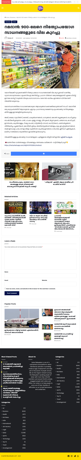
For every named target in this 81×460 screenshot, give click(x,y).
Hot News (6, 417)
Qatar (14, 22)
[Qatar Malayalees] (40, 8)
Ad (3, 408)
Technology (6, 439)
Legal (4, 430)
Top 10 (5, 442)
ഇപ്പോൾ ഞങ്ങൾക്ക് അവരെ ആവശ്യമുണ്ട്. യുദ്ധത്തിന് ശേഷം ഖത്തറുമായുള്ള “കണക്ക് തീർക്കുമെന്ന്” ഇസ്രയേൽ (64, 314)
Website (44, 280)
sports (5, 436)
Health (5, 414)
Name (6, 272)
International (7, 423)
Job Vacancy (6, 427)
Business (12, 17)
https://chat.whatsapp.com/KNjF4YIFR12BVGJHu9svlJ (23, 145)
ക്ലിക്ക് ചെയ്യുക (66, 137)
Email (6, 280)
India (4, 420)
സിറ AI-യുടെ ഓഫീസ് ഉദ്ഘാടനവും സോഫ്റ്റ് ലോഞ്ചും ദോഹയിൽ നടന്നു (38, 219)
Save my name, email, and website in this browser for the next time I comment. (30, 289)
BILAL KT (10, 38)
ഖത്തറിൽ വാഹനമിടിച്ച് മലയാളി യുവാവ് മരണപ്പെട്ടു (63, 336)
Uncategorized (7, 448)
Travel (4, 445)
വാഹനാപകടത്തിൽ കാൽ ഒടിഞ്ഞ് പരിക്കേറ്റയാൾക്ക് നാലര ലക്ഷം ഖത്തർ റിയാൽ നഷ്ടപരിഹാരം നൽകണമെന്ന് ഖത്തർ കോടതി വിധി (15, 220)
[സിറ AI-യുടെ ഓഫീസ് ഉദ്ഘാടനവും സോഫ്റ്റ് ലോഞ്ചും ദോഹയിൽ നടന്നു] (41, 207)
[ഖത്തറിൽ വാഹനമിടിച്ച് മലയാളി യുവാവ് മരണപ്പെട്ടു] (47, 336)
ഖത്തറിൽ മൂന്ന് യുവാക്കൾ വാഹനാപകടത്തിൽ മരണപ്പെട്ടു (65, 326)
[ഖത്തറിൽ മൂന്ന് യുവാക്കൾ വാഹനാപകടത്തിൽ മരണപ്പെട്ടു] (47, 327)
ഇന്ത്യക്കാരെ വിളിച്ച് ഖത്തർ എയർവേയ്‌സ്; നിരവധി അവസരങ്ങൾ (22, 331)
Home (7, 17)
